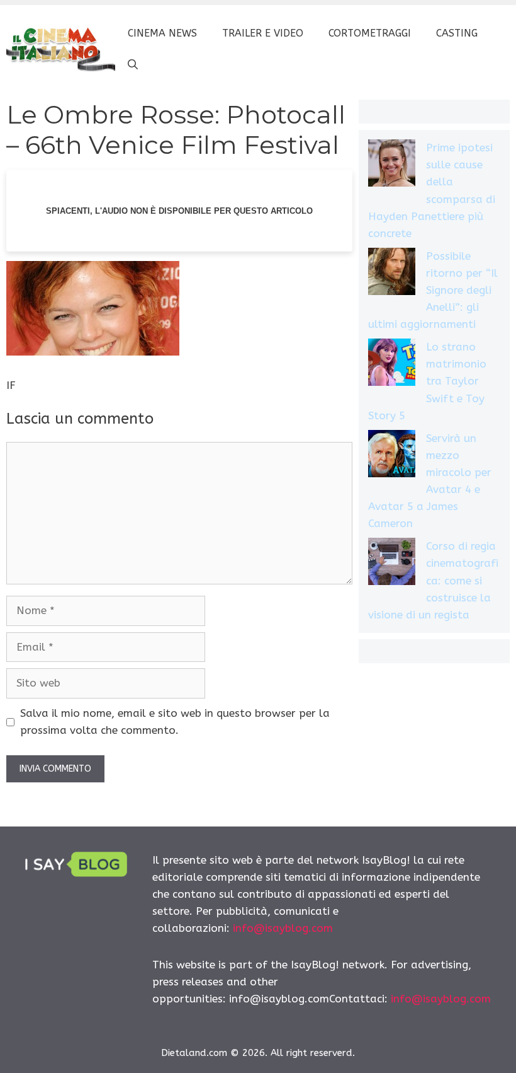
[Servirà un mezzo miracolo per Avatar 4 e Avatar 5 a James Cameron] (391, 456)
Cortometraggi (369, 33)
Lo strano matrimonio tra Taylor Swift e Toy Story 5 (427, 381)
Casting (457, 33)
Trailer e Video (262, 33)
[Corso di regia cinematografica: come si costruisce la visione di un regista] (391, 564)
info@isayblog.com (283, 928)
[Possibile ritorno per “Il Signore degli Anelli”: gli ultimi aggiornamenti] (391, 274)
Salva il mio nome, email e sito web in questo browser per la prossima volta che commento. (175, 721)
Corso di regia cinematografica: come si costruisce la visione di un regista (433, 580)
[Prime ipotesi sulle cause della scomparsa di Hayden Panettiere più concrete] (391, 165)
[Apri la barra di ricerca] (132, 65)
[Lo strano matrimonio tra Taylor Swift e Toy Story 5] (391, 365)
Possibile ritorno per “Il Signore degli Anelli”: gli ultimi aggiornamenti (433, 290)
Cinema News (162, 33)
